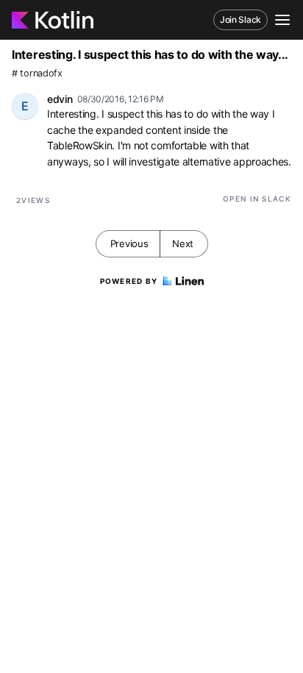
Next (182, 243)
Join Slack (240, 19)
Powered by (129, 281)
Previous (129, 243)
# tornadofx (37, 73)
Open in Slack (257, 198)
